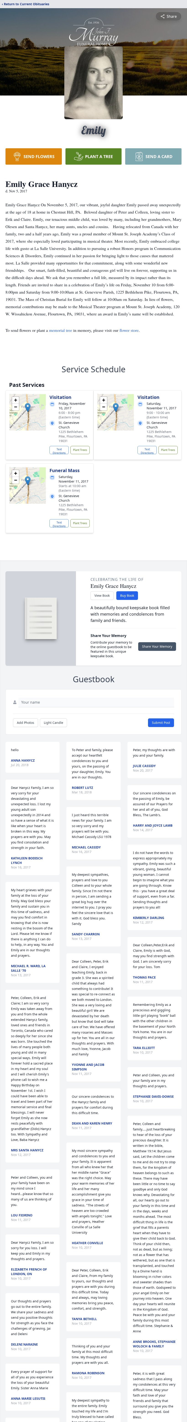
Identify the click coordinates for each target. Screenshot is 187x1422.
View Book (102, 595)
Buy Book (127, 595)
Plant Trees (80, 450)
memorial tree (60, 330)
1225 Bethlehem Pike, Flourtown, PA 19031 (73, 436)
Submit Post (161, 722)
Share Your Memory (157, 646)
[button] (28, 407)
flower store (129, 330)
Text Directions (59, 450)
